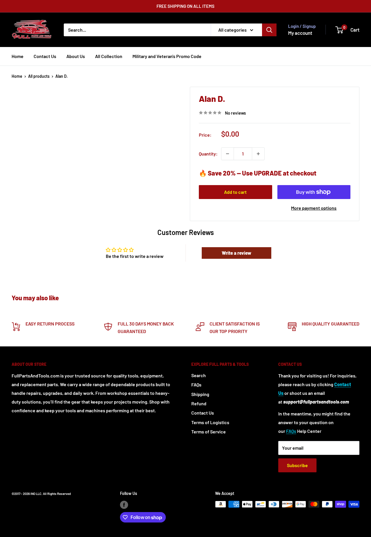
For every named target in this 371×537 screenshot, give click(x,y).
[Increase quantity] (258, 154)
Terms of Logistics (210, 422)
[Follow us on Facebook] (124, 505)
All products (39, 76)
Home (17, 56)
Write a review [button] (236, 253)
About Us (75, 56)
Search (198, 375)
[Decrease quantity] (227, 154)
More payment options (314, 208)
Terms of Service (208, 431)
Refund (198, 403)
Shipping (200, 394)
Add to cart (235, 192)
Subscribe (297, 465)
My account (300, 33)
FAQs (196, 384)
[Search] (269, 29)
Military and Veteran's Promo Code (166, 56)
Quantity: (208, 153)
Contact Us (45, 56)
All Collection (108, 56)
